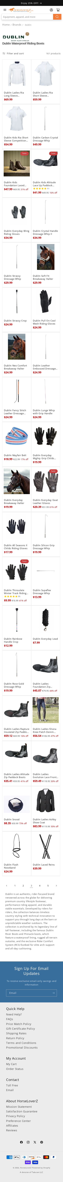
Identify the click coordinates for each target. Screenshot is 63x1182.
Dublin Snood (12, 819)
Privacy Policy (15, 1116)
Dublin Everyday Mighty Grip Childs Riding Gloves (43, 457)
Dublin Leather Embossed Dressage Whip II (44, 367)
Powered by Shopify (41, 1168)
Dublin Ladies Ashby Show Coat (44, 821)
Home (6, 24)
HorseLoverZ (25, 1168)
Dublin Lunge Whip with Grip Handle (44, 412)
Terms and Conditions (21, 1043)
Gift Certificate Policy (20, 1028)
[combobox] (31, 17)
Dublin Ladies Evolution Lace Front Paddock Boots (44, 776)
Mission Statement (19, 1106)
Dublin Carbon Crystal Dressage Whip (45, 139)
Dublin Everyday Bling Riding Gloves (16, 233)
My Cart (11, 1064)
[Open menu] (5, 9)
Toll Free (12, 1085)
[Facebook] (21, 1142)
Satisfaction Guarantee (21, 1111)
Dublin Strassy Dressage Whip (12, 277)
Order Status (14, 1069)
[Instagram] (28, 1142)
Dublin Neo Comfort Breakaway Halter (15, 367)
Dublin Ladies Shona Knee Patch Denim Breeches (44, 731)
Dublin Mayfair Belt (15, 455)
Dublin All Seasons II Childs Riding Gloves (15, 547)
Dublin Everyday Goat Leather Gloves (45, 502)
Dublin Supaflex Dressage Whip (42, 592)
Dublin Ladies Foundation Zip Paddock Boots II (42, 685)
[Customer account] (51, 10)
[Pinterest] (41, 1142)
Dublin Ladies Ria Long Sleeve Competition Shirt (14, 94)
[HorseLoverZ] (20, 9)
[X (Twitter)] (34, 1142)
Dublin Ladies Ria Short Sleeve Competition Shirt (43, 94)
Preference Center (18, 1121)
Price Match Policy (18, 1024)
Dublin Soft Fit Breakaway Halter (43, 277)
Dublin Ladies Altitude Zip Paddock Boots (16, 776)
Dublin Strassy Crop (15, 320)
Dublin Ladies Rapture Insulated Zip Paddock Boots (16, 731)
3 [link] (31, 885)
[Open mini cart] (58, 10)
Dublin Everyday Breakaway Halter (14, 502)
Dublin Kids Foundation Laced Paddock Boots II (14, 184)
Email (10, 1090)
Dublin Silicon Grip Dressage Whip (44, 547)
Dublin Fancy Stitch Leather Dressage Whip (15, 412)
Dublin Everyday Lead (45, 638)
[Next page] (56, 885)
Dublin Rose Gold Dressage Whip (14, 685)
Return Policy (15, 1038)
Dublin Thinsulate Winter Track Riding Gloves (15, 592)
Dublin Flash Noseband (11, 866)
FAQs (9, 1019)
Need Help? (14, 1014)
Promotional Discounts (22, 1047)
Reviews (11, 1130)
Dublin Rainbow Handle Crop (13, 640)
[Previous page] (6, 885)
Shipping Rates (16, 1033)
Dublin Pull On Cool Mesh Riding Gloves (44, 322)
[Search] (57, 17)
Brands (17, 24)
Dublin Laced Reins (44, 864)
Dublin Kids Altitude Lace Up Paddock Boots (44, 184)
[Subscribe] (53, 993)
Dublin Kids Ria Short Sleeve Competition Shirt (16, 139)
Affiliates (12, 1125)
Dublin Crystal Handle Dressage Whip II (45, 233)
